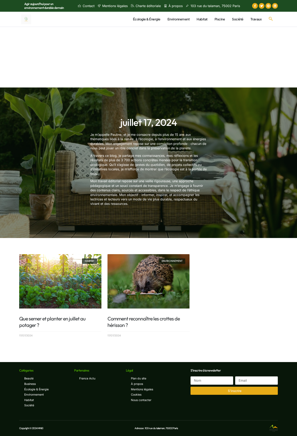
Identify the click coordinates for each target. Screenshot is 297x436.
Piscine (220, 19)
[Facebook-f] (255, 6)
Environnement (178, 19)
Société (237, 19)
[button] (271, 19)
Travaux (256, 19)
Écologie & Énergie (146, 19)
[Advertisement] (148, 57)
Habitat (202, 19)
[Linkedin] (275, 6)
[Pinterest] (268, 6)
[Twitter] (261, 6)
